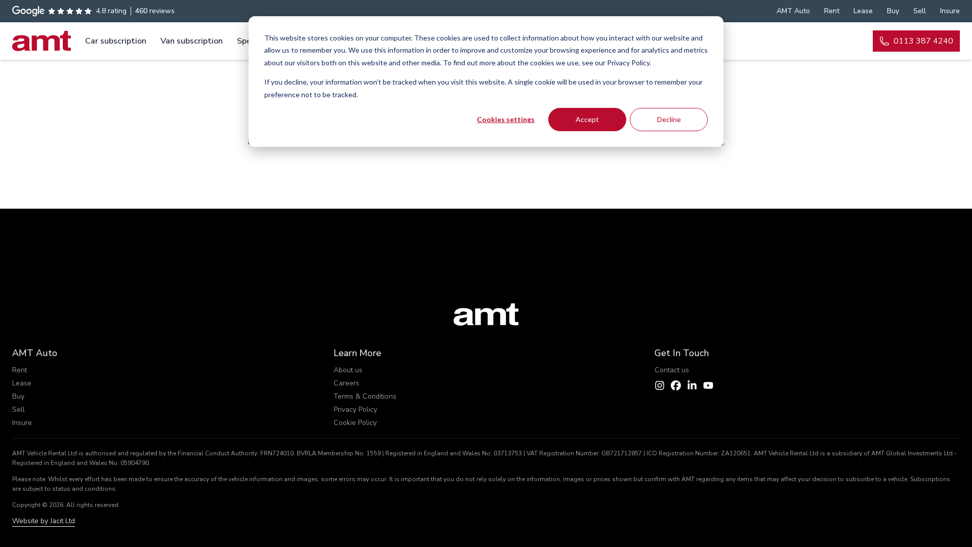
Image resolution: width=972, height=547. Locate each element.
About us (348, 370)
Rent (19, 370)
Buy (18, 396)
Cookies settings (506, 119)
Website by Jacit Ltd (43, 521)
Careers (346, 383)
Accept (587, 119)
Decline (669, 119)
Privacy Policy (355, 409)
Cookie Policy (355, 422)
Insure (22, 422)
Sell (18, 409)
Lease (21, 383)
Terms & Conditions (365, 396)
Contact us (672, 370)
